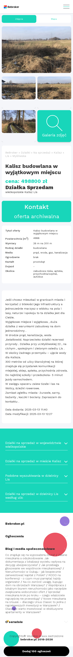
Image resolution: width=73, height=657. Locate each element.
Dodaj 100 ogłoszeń (36, 651)
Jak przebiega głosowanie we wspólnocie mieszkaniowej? (33, 566)
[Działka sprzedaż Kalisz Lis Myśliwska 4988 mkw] (36, 49)
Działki (25, 152)
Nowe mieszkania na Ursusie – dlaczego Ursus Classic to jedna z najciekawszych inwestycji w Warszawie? (35, 602)
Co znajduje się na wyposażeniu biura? (30, 555)
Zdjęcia (19, 19)
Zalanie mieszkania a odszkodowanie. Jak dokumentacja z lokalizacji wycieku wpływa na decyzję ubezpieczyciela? (36, 560)
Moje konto (66, 6)
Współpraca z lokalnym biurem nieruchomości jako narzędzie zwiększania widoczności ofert (36, 589)
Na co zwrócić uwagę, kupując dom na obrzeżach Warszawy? (34, 583)
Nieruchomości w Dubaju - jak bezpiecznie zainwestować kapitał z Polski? (33, 573)
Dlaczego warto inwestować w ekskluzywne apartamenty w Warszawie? (34, 610)
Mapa (54, 19)
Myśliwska (19, 156)
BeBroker (11, 152)
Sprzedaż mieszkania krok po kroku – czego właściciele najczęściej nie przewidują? (35, 595)
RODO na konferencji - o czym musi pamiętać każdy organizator (33, 578)
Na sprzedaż (41, 152)
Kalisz (58, 152)
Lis (7, 156)
